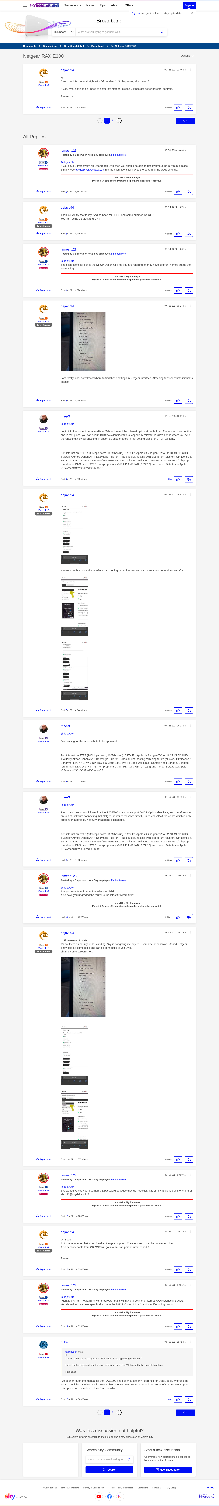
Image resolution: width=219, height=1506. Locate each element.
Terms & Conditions (70, 1488)
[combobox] (117, 32)
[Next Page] (119, 121)
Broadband (109, 21)
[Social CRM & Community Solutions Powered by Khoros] (206, 1496)
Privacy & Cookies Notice (95, 1488)
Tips (103, 5)
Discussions (72, 5)
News (90, 5)
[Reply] (189, 108)
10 (67, 917)
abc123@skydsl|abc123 (89, 169)
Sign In (189, 5)
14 (67, 1326)
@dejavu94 (67, 162)
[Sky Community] (44, 5)
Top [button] (212, 1487)
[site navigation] (25, 5)
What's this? (43, 85)
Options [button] (185, 55)
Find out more (118, 155)
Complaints (143, 1488)
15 (67, 1399)
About (115, 5)
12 (67, 1216)
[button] (191, 70)
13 (67, 1269)
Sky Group (172, 1488)
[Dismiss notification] (192, 13)
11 (67, 1159)
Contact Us (157, 1488)
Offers (129, 5)
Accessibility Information (122, 1488)
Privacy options (49, 1488)
